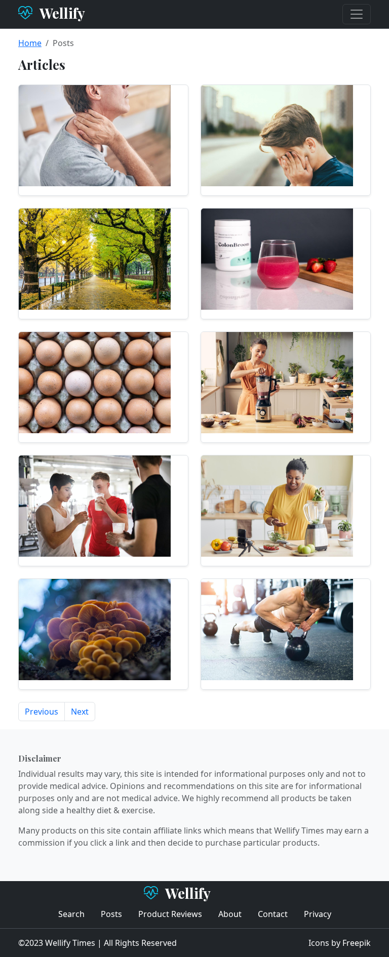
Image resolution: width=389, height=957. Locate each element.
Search (71, 914)
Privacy (317, 914)
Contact (273, 914)
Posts (111, 914)
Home (30, 43)
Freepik (356, 942)
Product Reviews (170, 914)
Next (80, 711)
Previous (41, 711)
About (230, 914)
